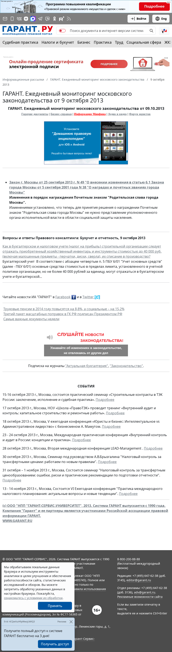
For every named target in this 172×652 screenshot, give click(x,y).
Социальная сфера (143, 42)
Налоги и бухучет (58, 42)
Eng (164, 19)
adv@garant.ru (144, 592)
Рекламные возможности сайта (140, 597)
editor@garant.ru (138, 580)
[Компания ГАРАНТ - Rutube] (61, 18)
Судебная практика (20, 42)
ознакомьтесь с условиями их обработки (33, 598)
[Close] (71, 621)
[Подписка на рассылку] (5, 18)
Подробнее (105, 399)
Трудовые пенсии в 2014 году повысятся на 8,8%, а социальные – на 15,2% (63, 309)
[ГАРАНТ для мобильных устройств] (12, 18)
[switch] (62, 30)
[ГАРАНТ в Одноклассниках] (54, 18)
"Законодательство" (126, 365)
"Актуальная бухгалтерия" (86, 365)
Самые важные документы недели (31, 319)
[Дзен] (26, 19)
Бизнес (83, 42)
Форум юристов (140, 114)
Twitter (88, 297)
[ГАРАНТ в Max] (33, 18)
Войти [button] (141, 19)
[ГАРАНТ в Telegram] (40, 18)
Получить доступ (55, 644)
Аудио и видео (117, 114)
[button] (164, 31)
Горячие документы (34, 114)
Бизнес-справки (61, 114)
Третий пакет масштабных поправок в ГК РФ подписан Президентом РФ (62, 314)
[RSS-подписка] (68, 18)
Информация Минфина (90, 114)
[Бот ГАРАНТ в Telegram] (47, 18)
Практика (103, 42)
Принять (55, 605)
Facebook (63, 297)
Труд (119, 42)
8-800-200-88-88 (128, 559)
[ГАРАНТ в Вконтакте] (19, 18)
